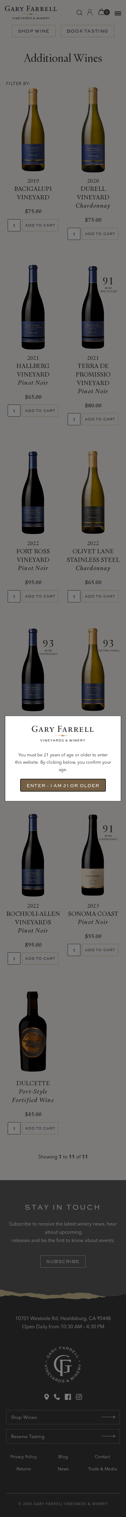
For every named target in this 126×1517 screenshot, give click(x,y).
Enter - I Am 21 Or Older (63, 785)
